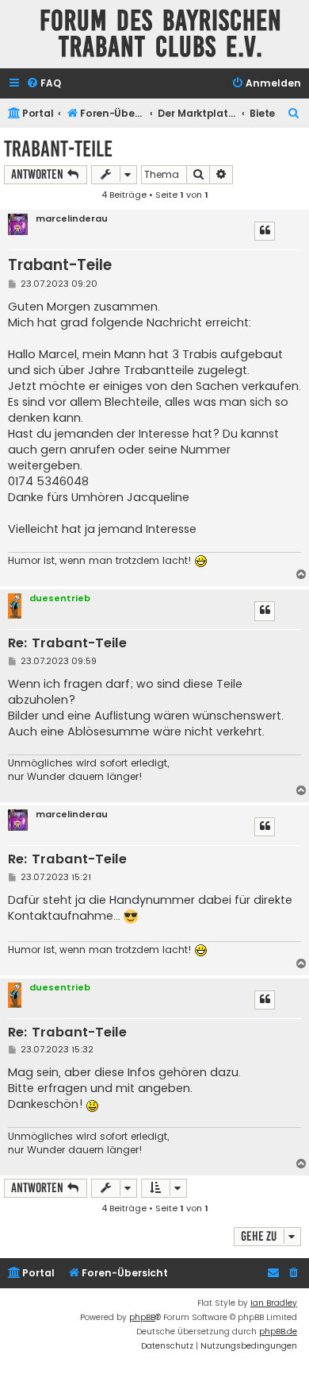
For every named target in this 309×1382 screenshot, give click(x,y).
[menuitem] (43, 84)
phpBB (142, 1317)
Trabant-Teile (58, 149)
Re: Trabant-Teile (67, 643)
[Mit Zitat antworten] (264, 231)
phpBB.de (278, 1332)
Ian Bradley (273, 1303)
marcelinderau (72, 219)
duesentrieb (59, 598)
